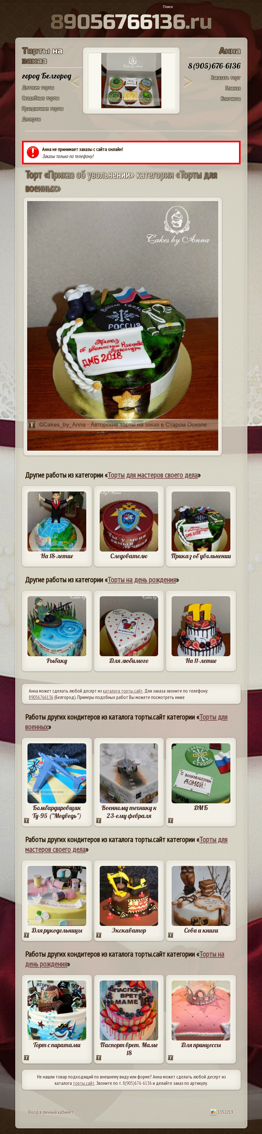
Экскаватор (129, 930)
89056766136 (41, 697)
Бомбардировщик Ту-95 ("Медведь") (56, 812)
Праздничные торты (42, 108)
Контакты (231, 98)
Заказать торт (226, 77)
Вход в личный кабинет (50, 1112)
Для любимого (129, 661)
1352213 (225, 1112)
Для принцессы (201, 1045)
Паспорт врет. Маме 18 (129, 1049)
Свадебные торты (40, 97)
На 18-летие (57, 556)
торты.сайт (84, 1083)
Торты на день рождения (142, 579)
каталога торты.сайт (123, 690)
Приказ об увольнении (201, 556)
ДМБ (201, 808)
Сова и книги (201, 930)
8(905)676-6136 (137, 1083)
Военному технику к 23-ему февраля (129, 812)
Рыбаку (56, 661)
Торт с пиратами (57, 1045)
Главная (233, 88)
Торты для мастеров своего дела (153, 475)
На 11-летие (201, 661)
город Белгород (46, 75)
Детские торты (38, 87)
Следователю (129, 556)
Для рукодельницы (57, 930)
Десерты (31, 119)
